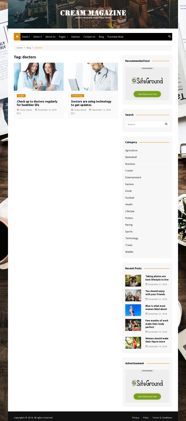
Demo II (37, 36)
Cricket (129, 170)
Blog (101, 36)
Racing (129, 224)
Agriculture (131, 150)
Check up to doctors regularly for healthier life (37, 103)
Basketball (131, 157)
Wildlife (129, 251)
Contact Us (89, 36)
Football (129, 197)
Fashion (75, 36)
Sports (129, 231)
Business (130, 163)
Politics (129, 218)
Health (21, 95)
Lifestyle (129, 211)
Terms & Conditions (162, 417)
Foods (128, 190)
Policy (146, 417)
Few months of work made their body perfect (156, 323)
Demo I (26, 36)
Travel (128, 245)
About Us (50, 36)
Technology (78, 95)
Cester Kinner (26, 109)
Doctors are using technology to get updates (91, 103)
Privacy (135, 417)
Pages (62, 36)
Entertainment (133, 177)
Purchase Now (115, 36)
